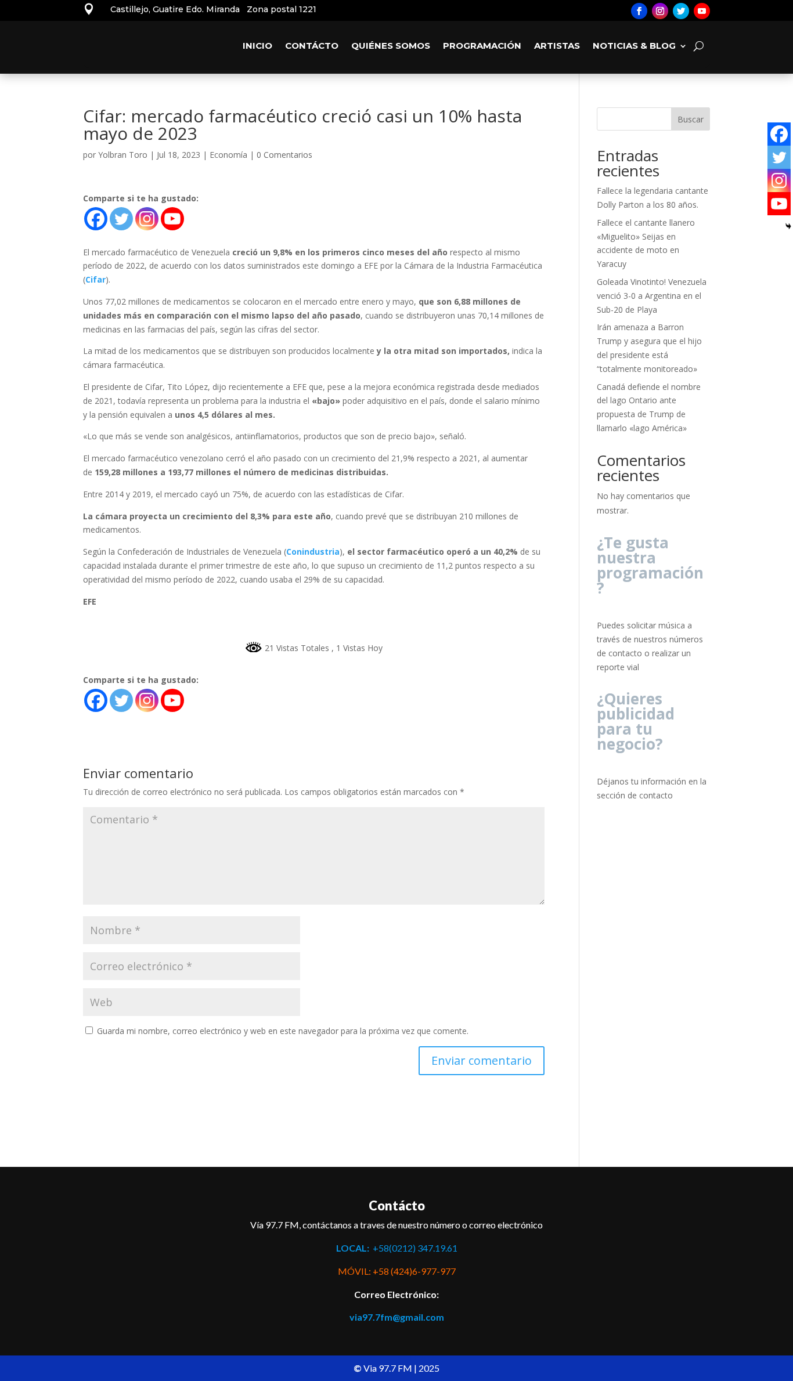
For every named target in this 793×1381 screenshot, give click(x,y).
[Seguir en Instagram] (660, 11)
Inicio (257, 45)
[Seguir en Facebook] (639, 11)
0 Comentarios (284, 154)
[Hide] (788, 226)
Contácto (311, 45)
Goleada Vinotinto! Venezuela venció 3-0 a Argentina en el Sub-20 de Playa (652, 295)
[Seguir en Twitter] (681, 11)
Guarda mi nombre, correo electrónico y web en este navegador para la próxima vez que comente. (282, 1030)
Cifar (95, 279)
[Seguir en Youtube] (702, 11)
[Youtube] (172, 218)
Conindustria (313, 551)
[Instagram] (146, 218)
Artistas (557, 45)
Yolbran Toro (122, 154)
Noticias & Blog (634, 45)
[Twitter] (121, 218)
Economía (228, 154)
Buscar (690, 119)
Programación (482, 45)
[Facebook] (95, 218)
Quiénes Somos (390, 45)
